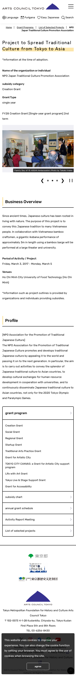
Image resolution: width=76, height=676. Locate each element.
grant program (16, 413)
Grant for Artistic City (18, 457)
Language (12, 17)
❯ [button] (63, 180)
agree (38, 666)
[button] (48, 180)
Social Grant (12, 431)
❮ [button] (42, 180)
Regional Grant (14, 438)
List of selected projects (20, 530)
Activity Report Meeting (20, 519)
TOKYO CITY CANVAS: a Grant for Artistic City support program (37, 465)
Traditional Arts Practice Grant (23, 451)
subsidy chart (13, 497)
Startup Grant (13, 444)
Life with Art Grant (16, 473)
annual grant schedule (19, 508)
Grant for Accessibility (18, 486)
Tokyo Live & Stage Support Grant (25, 480)
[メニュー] (71, 6)
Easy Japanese (50, 17)
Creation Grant (14, 425)
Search (69, 17)
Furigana (30, 17)
